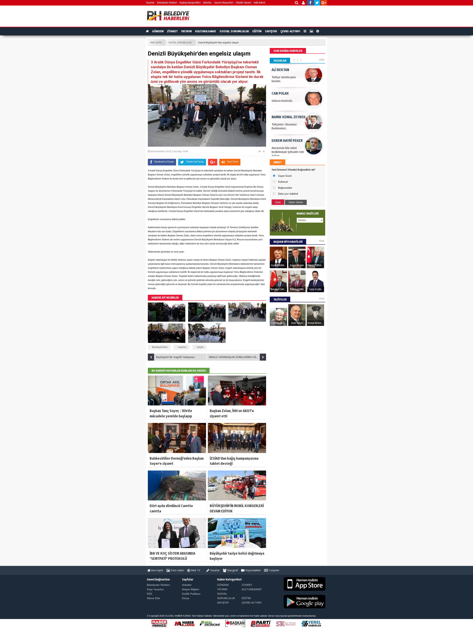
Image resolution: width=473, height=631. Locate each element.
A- (264, 151)
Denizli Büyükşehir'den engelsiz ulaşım (218, 42)
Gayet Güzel (285, 175)
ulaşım (200, 347)
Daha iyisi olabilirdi (288, 193)
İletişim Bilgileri (190, 589)
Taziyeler (273, 570)
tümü (321, 59)
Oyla (278, 202)
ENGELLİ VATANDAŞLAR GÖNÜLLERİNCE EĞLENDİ (236, 357)
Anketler (207, 2)
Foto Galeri (177, 570)
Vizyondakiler (253, 570)
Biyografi (232, 570)
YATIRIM (186, 31)
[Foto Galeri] (311, 31)
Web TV (195, 570)
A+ (259, 151)
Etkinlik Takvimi (243, 2)
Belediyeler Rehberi (167, 2)
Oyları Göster (296, 202)
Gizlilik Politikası (191, 593)
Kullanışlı (283, 181)
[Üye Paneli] (303, 3)
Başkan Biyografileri (190, 2)
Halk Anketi (259, 2)
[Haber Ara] (296, 3)
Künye (185, 598)
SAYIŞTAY (271, 31)
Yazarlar (150, 2)
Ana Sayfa (156, 570)
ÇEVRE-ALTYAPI (290, 31)
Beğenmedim (285, 187)
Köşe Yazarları (155, 589)
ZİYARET (172, 31)
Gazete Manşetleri (223, 2)
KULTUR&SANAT (205, 31)
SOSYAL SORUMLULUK (234, 31)
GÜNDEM (158, 31)
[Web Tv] (317, 31)
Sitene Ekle (153, 598)
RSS (149, 593)
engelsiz (182, 347)
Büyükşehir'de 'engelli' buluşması (175, 357)
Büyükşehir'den (160, 347)
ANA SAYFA (156, 42)
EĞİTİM (257, 31)
